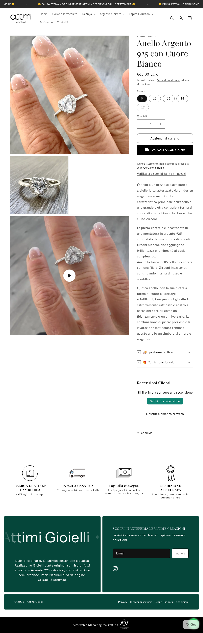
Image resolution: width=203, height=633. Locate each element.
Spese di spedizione (168, 80)
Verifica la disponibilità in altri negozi (161, 173)
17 (143, 107)
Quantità (142, 116)
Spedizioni (182, 602)
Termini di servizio (141, 602)
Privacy (122, 602)
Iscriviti (180, 553)
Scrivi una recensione (165, 401)
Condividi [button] (147, 433)
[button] (88, 14)
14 (182, 98)
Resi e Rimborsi (164, 602)
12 (168, 98)
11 (155, 98)
